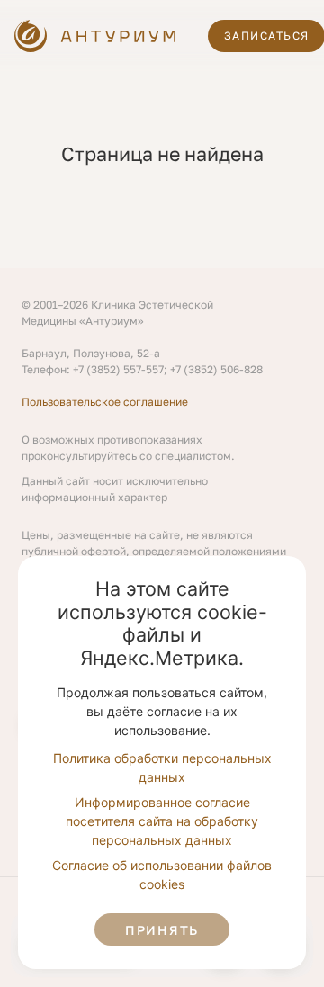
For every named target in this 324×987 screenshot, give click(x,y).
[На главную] (96, 36)
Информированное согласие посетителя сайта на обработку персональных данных (162, 821)
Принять (162, 930)
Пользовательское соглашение (105, 401)
